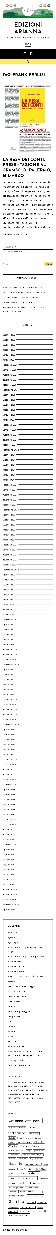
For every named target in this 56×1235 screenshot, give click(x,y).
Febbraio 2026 (10, 365)
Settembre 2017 (11, 844)
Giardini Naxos (14, 1154)
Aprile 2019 (9, 749)
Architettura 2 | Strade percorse (26, 956)
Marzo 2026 (8, 360)
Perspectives (15, 1016)
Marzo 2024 (8, 480)
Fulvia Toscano (16, 1150)
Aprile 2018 (9, 809)
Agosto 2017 (9, 849)
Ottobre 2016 (9, 899)
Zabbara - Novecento (19, 1065)
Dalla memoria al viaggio (21, 986)
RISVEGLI (12, 1031)
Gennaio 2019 (9, 764)
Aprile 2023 (9, 534)
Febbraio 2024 (10, 485)
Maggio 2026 (9, 350)
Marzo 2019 (8, 754)
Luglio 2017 (9, 854)
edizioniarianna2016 (12, 251)
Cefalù (12, 1138)
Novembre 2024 (10, 440)
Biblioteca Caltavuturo (17, 1128)
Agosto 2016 (9, 909)
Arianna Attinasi (25, 1121)
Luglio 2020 (9, 674)
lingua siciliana (36, 1158)
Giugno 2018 (9, 799)
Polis (10, 1021)
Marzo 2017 (8, 874)
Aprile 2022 (9, 594)
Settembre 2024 (11, 450)
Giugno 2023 (9, 524)
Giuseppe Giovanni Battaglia (32, 1154)
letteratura (22, 1158)
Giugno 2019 (9, 739)
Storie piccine (16, 1046)
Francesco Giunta (30, 1146)
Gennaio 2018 (9, 824)
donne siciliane (24, 1142)
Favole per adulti (17, 996)
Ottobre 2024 (9, 445)
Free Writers (15, 1001)
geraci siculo (39, 1150)
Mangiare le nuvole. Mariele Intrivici (24, 292)
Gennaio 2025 (9, 430)
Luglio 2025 (9, 400)
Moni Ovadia (21, 1174)
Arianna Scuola (16, 971)
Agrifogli (13, 942)
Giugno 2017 (9, 859)
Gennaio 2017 (9, 884)
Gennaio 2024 (9, 490)
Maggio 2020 (9, 684)
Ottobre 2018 (9, 779)
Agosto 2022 (9, 574)
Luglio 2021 (9, 629)
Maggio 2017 (9, 864)
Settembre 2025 (11, 390)
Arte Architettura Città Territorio (27, 976)
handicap (12, 1158)
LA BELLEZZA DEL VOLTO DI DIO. (19, 302)
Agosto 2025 (9, 395)
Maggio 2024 (9, 470)
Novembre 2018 (10, 774)
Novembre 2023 (10, 500)
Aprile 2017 (9, 869)
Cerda (20, 1138)
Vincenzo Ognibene (19, 1215)
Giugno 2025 (9, 405)
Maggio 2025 (9, 410)
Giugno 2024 (9, 465)
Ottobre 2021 (9, 614)
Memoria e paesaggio (19, 1011)
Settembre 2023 (11, 510)
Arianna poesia (16, 966)
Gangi (28, 1150)
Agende (11, 937)
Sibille (12, 1041)
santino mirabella (35, 1196)
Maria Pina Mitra (25, 1169)
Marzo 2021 (8, 644)
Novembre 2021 (10, 609)
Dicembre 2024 (10, 435)
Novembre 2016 (10, 894)
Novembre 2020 (10, 654)
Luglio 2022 (9, 579)
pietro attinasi (29, 1183)
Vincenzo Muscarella (37, 1211)
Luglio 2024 (9, 460)
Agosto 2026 (9, 335)
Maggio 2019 (9, 744)
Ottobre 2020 (9, 659)
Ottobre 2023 (9, 505)
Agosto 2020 (9, 669)
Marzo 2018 (8, 814)
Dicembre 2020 (10, 649)
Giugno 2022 (9, 584)
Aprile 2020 (9, 689)
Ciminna (28, 1138)
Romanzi (12, 1036)
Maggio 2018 (9, 804)
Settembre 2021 (11, 619)
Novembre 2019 (10, 714)
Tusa (22, 1211)
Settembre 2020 (11, 664)
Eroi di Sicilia (16, 991)
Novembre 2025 (10, 380)
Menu (28, 43)
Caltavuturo (34, 1133)
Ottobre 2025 (9, 385)
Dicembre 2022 (10, 554)
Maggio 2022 (9, 589)
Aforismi (12, 932)
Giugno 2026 (9, 345)
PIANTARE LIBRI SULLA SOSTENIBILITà (22, 287)
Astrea (11, 981)
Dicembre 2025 (10, 375)
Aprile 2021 (9, 639)
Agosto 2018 (9, 789)
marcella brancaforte (33, 1164)
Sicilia (16, 1201)
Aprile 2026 (9, 355)
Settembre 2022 (11, 569)
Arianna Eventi (16, 961)
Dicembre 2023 (10, 495)
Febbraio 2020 (10, 699)
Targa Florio (13, 1207)
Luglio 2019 (9, 734)
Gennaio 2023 (9, 549)
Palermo (34, 1173)
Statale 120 (42, 1202)
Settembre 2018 (11, 784)
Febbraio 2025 (10, 425)
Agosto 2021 (9, 624)
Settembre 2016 (11, 904)
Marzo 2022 (8, 599)
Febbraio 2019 (10, 759)
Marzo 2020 (8, 694)
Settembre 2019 (11, 724)
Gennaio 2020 (9, 704)
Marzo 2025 (8, 420)
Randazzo (12, 1192)
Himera (11, 1006)
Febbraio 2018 (10, 819)
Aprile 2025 (9, 415)
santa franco (17, 1195)
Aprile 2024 (9, 475)
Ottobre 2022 (9, 564)
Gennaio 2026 (9, 370)
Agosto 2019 (9, 729)
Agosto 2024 (9, 455)
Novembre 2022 (10, 559)
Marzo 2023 (8, 539)
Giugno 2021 (9, 634)
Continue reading (15, 234)
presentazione (32, 1188)
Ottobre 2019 (9, 719)
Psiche (11, 1026)
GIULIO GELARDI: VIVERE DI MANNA (20, 297)
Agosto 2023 (9, 515)
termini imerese (27, 1207)
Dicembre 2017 (10, 829)
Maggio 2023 (9, 529)
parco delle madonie (22, 1178)
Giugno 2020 (9, 679)
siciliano (31, 1202)
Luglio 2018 (9, 794)
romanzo (38, 1192)
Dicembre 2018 (10, 769)
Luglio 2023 (9, 519)
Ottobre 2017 (9, 839)
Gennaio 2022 (9, 604)
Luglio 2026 (9, 340)
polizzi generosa (16, 1188)
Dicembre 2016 (10, 889)
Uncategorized (15, 1060)
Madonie (15, 1163)
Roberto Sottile (26, 1192)
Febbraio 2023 (10, 544)
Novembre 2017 (10, 834)
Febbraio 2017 (10, 879)
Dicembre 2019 (10, 709)
